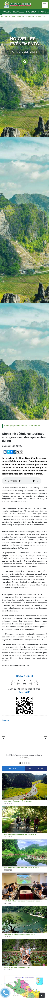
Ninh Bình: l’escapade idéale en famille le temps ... (22, 868)
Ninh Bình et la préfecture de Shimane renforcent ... (23, 901)
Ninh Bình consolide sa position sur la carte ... (21, 834)
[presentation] (3, 738)
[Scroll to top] (42, 995)
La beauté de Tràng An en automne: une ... (19, 934)
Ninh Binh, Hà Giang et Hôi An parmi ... (18, 801)
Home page (9, 426)
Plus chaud (36, 768)
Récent (13, 768)
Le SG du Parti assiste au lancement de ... (24, 755)
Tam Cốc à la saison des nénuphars (17, 967)
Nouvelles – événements (26, 12)
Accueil (7, 12)
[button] (20, 763)
